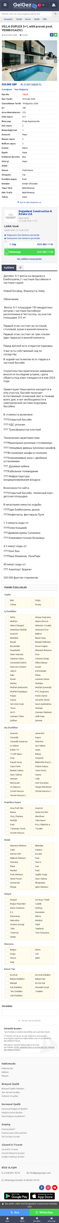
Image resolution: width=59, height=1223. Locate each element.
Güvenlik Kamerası (19, 741)
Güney (13, 604)
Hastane (14, 862)
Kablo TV (14, 750)
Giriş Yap (51, 1221)
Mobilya (39, 683)
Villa (45, 19)
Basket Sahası (16, 770)
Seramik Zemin (42, 700)
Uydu (37, 750)
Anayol (13, 900)
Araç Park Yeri (16, 808)
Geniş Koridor (41, 812)
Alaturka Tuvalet (43, 625)
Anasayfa (8, 19)
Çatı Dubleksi (16, 995)
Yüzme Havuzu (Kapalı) (19, 795)
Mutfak (13, 820)
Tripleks (39, 991)
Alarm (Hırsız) (41, 621)
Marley (13, 683)
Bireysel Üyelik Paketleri (13, 1088)
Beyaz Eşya (40, 638)
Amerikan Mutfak (18, 629)
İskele (13, 937)
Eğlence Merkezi (18, 858)
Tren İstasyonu (42, 932)
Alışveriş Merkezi (18, 845)
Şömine (38, 720)
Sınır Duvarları (42, 783)
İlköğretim (40, 883)
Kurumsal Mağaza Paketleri (15, 1109)
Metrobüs (15, 920)
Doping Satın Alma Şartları (14, 1133)
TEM (12, 928)
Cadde (38, 904)
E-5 (11, 912)
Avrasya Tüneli (42, 900)
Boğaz (13, 949)
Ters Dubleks (16, 991)
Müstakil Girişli (42, 987)
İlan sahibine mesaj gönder (29, 259)
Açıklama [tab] (9, 267)
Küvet (13, 679)
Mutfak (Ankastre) (19, 687)
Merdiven (39, 816)
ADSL (12, 617)
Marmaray (15, 916)
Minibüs (39, 920)
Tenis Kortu (40, 770)
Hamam (14, 778)
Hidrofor (39, 741)
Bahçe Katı (40, 979)
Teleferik (39, 928)
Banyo (13, 812)
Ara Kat (13, 975)
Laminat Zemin (42, 679)
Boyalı (13, 642)
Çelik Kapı (40, 716)
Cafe (37, 778)
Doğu (37, 600)
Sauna (13, 700)
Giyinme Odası (17, 658)
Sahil (37, 924)
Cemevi (38, 850)
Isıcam (38, 667)
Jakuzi (13, 671)
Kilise (12, 866)
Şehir (37, 958)
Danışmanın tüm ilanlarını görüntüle (23, 238)
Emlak (19, 19)
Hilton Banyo (41, 662)
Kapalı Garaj (16, 762)
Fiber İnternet (16, 654)
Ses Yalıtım (40, 745)
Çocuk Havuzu (17, 791)
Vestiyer (39, 708)
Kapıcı (38, 737)
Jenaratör (40, 733)
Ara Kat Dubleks (43, 975)
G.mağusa (7, 89)
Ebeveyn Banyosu (43, 650)
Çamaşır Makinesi (43, 712)
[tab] (20, 268)
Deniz (38, 949)
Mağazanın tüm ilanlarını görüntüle (23, 235)
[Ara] (55, 14)
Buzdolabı (15, 646)
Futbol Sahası (41, 766)
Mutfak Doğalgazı (18, 691)
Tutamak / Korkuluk (19, 828)
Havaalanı (40, 912)
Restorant (15, 783)
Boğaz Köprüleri (18, 904)
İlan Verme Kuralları (11, 1092)
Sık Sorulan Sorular (11, 1136)
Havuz (13, 958)
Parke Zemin (41, 696)
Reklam (5, 1072)
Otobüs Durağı (17, 924)
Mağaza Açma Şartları (12, 1112)
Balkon (38, 634)
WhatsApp (46, 1212)
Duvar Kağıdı (41, 646)
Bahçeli (13, 983)
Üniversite (15, 883)
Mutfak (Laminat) (43, 687)
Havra (38, 862)
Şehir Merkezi (41, 887)
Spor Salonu (16, 774)
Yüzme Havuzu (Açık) (44, 791)
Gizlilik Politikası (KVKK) (13, 1157)
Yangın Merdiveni (43, 787)
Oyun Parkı (15, 766)
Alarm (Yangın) (17, 625)
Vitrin (22, 1221)
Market (13, 870)
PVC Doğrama (42, 691)
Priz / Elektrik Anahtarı (44, 824)
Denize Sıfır (15, 854)
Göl (37, 954)
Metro (38, 916)
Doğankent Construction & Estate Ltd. (35, 213)
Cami (12, 850)
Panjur (13, 696)
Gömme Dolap (42, 658)
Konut (28, 19)
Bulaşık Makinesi (43, 642)
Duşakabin (15, 650)
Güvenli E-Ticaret (10, 1149)
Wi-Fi (12, 712)
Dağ (12, 962)
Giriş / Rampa (16, 816)
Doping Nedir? (8, 1129)
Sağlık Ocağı (41, 874)
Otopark (39, 758)
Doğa (12, 954)
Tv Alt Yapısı (16, 754)
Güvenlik (14, 737)
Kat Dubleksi (16, 987)
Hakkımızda (7, 1068)
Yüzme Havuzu (17, 833)
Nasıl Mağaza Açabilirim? (13, 1116)
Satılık (36, 19)
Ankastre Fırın (42, 629)
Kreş (12, 758)
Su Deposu (15, 787)
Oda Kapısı (40, 820)
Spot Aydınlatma (43, 704)
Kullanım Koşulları (10, 1096)
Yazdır (25, 35)
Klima (37, 675)
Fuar (37, 858)
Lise (37, 866)
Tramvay (14, 932)
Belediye (39, 845)
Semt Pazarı (16, 878)
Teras (13, 708)
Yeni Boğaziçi (21, 89)
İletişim (5, 1076)
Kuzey (38, 604)
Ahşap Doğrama (43, 617)
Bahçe (38, 754)
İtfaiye (13, 887)
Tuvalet (39, 828)
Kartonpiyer (41, 671)
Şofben (13, 720)
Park (12, 824)
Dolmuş (38, 908)
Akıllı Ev (14, 621)
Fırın (37, 654)
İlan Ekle (36, 1221)
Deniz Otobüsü (17, 908)
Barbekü (14, 638)
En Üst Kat (40, 983)
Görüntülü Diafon (18, 662)
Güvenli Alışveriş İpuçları (13, 1153)
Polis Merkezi (16, 874)
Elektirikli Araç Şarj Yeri (44, 762)
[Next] (55, 61)
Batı (12, 600)
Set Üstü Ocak (17, 704)
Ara (16, 1212)
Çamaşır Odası (17, 716)
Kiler (12, 675)
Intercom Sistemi (18, 667)
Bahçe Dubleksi (17, 979)
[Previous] (3, 61)
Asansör (14, 634)
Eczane (38, 854)
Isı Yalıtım (14, 745)
